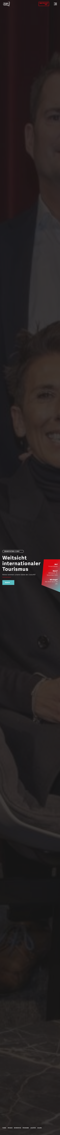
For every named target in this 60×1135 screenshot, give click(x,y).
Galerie (7, 582)
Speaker (10, 1128)
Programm (26, 1128)
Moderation (17, 1128)
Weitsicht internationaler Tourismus (12, 1126)
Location (33, 1128)
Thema (4, 1128)
